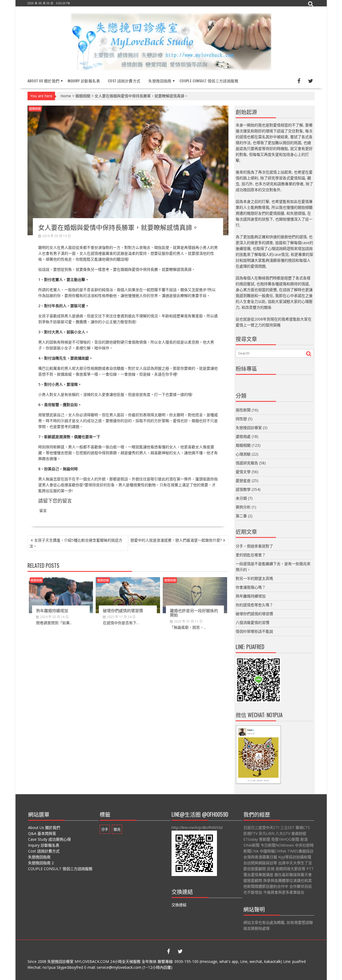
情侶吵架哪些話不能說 (254, 631)
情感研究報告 (247, 462)
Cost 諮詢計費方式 (124, 80)
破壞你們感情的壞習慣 (123, 610)
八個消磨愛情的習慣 (252, 622)
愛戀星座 (243, 480)
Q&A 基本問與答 (42, 833)
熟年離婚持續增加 (52, 610)
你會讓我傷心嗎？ (251, 587)
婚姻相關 (82, 95)
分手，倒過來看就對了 (254, 546)
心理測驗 (243, 454)
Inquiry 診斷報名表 (84, 80)
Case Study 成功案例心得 (49, 839)
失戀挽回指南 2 (41, 862)
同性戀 (241, 418)
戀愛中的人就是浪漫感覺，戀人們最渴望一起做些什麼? (176, 540)
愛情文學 (243, 471)
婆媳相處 (243, 436)
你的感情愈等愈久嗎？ (254, 604)
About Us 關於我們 (44, 80)
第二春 (241, 515)
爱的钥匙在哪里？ (251, 554)
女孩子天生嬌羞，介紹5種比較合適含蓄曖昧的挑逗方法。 (75, 543)
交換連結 (179, 904)
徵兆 (117, 829)
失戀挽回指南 (159, 80)
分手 (104, 829)
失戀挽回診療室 (249, 427)
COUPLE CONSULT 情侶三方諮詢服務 (209, 80)
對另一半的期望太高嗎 (254, 578)
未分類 (241, 498)
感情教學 (243, 489)
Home (65, 95)
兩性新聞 (243, 409)
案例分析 (243, 507)
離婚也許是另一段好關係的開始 (194, 612)
